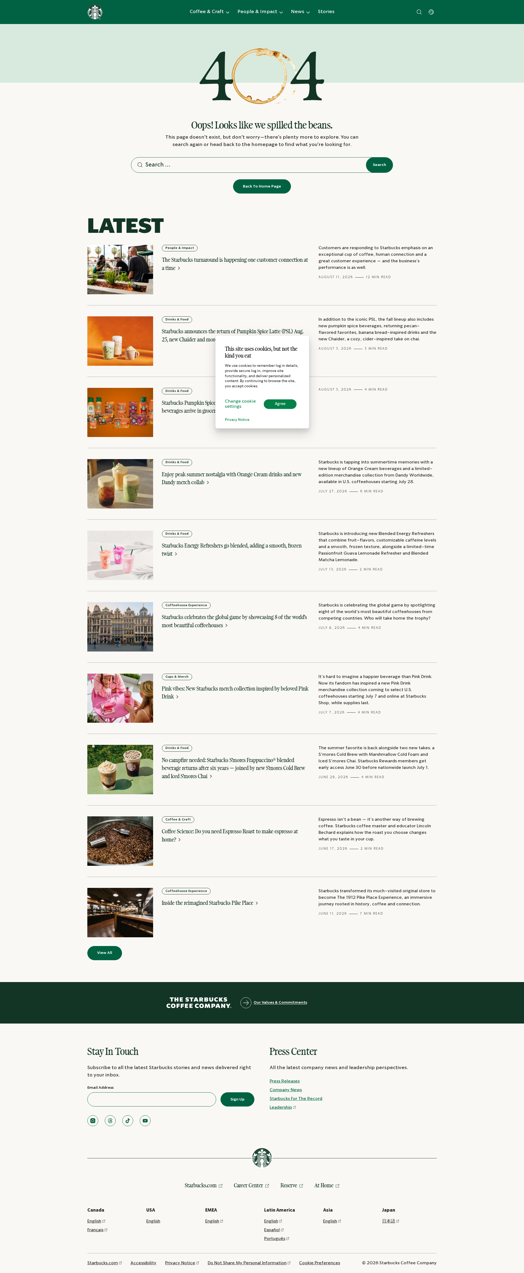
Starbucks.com (201, 1185)
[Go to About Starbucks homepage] (95, 12)
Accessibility (143, 1263)
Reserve (289, 1185)
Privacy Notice (237, 420)
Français (95, 1230)
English (94, 1221)
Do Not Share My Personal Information (247, 1263)
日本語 (388, 1221)
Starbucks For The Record (296, 1099)
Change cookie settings (240, 404)
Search (379, 165)
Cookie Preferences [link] (319, 1263)
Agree (280, 404)
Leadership (281, 1107)
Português (274, 1239)
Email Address (100, 1088)
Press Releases (285, 1081)
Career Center (248, 1185)
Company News (286, 1090)
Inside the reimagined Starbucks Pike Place (208, 902)
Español (272, 1230)
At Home (324, 1185)
